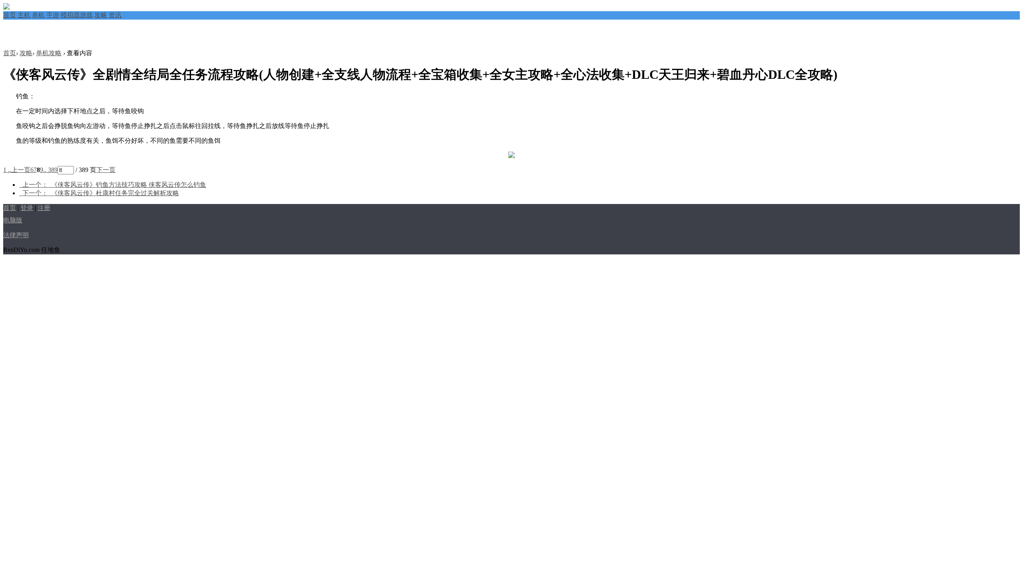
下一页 (105, 169)
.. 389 (50, 169)
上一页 (20, 169)
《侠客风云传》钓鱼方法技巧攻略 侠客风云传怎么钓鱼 (114, 184)
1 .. (7, 169)
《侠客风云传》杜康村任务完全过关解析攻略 (100, 193)
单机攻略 (49, 53)
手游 (52, 15)
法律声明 (16, 235)
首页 (9, 15)
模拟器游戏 (77, 15)
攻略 (100, 15)
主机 (24, 15)
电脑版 (12, 220)
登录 (26, 207)
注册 (44, 207)
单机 (38, 15)
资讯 (115, 15)
